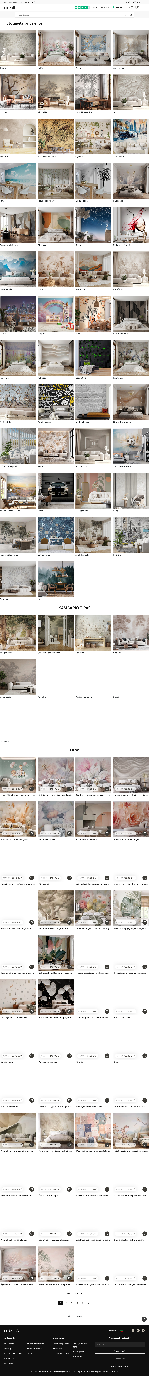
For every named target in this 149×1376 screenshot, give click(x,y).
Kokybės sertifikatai (33, 1348)
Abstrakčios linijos (123, 1017)
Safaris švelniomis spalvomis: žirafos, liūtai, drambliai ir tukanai (131, 1195)
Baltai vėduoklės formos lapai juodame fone (56, 1017)
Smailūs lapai (7, 1062)
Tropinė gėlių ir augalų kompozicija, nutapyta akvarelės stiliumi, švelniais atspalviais (18, 973)
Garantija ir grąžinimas (34, 1343)
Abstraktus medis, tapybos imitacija (55, 928)
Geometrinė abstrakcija (87, 839)
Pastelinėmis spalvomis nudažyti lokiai (93, 1151)
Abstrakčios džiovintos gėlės (14, 839)
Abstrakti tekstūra (9, 1106)
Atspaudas (57, 1348)
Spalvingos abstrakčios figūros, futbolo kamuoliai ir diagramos (18, 884)
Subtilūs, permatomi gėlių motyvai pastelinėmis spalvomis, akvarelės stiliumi (56, 795)
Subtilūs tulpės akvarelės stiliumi (16, 1195)
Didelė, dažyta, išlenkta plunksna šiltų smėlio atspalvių (131, 1240)
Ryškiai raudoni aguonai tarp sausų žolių (131, 973)
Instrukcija (8, 1363)
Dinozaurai (44, 884)
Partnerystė (78, 1356)
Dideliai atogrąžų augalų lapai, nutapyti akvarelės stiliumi (131, 928)
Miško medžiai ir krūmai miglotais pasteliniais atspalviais (56, 1284)
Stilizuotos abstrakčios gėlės (127, 839)
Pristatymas (9, 1358)
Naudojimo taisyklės (61, 1353)
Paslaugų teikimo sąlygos (80, 1345)
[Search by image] (126, 15)
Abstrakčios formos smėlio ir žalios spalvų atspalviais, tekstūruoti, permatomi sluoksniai (18, 1151)
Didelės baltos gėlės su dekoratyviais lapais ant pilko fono (93, 1284)
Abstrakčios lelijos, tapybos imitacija (131, 884)
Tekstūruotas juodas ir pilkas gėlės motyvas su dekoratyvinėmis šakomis (93, 973)
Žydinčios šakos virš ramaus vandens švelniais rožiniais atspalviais (18, 1284)
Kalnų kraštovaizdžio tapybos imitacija (18, 928)
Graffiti (79, 1062)
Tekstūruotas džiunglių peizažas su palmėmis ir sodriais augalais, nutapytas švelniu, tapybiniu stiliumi (131, 1284)
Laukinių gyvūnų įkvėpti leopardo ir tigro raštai (56, 1240)
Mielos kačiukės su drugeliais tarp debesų (93, 884)
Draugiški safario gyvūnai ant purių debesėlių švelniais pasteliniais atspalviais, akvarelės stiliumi (18, 795)
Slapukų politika (79, 1351)
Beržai (117, 1062)
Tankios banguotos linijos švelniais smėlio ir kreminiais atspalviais (131, 795)
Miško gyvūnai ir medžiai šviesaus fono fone (18, 1017)
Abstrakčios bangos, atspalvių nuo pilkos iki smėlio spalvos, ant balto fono (93, 1240)
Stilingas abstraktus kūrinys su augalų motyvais (56, 973)
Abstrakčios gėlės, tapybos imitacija (93, 928)
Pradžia (68, 1316)
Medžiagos (8, 1348)
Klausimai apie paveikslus (14, 1353)
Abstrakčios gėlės (47, 839)
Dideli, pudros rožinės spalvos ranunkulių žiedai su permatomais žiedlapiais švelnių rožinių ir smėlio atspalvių (93, 1195)
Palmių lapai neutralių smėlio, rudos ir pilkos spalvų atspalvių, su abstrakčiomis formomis (93, 1106)
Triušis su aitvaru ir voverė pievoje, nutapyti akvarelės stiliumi (131, 1151)
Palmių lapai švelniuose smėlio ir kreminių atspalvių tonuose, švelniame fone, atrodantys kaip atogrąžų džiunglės (56, 1151)
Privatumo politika (61, 1343)
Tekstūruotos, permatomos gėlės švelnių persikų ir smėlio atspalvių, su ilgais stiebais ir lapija (56, 1106)
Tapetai (28, 1353)
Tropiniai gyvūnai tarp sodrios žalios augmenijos (93, 1017)
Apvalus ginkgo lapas (48, 1062)
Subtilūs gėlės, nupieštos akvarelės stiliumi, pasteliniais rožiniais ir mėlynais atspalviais (93, 795)
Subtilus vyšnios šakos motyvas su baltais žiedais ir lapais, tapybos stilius (131, 1106)
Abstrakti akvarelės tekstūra (14, 1240)
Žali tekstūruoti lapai (48, 1195)
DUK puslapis (9, 1343)
